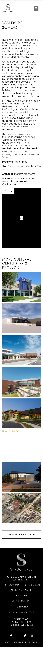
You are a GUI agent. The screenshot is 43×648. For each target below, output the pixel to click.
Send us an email (21, 590)
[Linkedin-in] (18, 635)
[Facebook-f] (11, 635)
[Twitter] (25, 635)
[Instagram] (32, 635)
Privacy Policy (31, 642)
